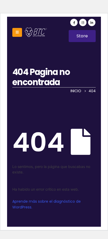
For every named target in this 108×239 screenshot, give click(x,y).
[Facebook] (74, 22)
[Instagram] (83, 22)
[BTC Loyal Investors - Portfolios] (35, 32)
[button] (82, 36)
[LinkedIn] (91, 22)
